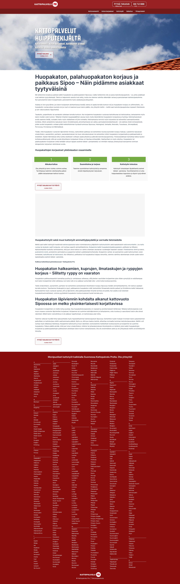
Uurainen (132, 442)
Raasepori (113, 385)
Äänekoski (132, 567)
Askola (36, 394)
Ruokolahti (113, 430)
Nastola (93, 394)
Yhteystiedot (140, 11)
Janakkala (56, 370)
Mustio (74, 567)
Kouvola (74, 373)
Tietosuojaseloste (97, 578)
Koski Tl (74, 366)
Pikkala (93, 503)
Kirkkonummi (57, 528)
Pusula (93, 557)
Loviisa (74, 503)
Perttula (93, 482)
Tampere (131, 361)
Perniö (93, 478)
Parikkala (93, 460)
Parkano (93, 462)
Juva (54, 395)
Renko (112, 412)
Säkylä (112, 547)
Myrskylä (93, 370)
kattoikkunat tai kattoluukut (53, 254)
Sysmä (112, 545)
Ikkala (35, 550)
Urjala (130, 430)
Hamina (36, 469)
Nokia (92, 399)
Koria (54, 566)
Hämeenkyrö (38, 531)
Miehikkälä (75, 549)
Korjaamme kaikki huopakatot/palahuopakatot (105, 247)
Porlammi (94, 534)
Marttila (74, 536)
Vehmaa (131, 490)
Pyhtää (93, 562)
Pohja (92, 512)
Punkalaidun (95, 553)
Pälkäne (112, 375)
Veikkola (131, 488)
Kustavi (74, 400)
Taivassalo (113, 566)
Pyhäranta (113, 363)
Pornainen (94, 537)
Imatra (36, 557)
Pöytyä (112, 377)
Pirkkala (93, 509)
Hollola (36, 515)
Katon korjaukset (108, 11)
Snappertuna (114, 511)
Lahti (73, 428)
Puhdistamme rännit (131, 249)
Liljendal (74, 485)
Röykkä (112, 446)
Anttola (36, 385)
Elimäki (36, 415)
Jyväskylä (56, 398)
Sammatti (113, 465)
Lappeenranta (76, 444)
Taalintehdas (114, 559)
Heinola (36, 494)
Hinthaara (37, 510)
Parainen (93, 457)
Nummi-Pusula (95, 412)
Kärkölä (74, 418)
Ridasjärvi (113, 414)
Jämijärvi (55, 400)
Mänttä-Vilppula (96, 377)
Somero (112, 520)
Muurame (94, 361)
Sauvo (112, 474)
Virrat (130, 527)
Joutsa (55, 382)
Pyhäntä (112, 361)
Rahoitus (129, 11)
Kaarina (55, 412)
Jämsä (55, 402)
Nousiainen (94, 403)
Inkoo (35, 561)
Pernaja (93, 475)
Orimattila (94, 431)
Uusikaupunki (133, 446)
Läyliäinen (75, 523)
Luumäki (74, 514)
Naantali (93, 385)
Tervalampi (132, 375)
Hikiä (35, 508)
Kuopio (74, 386)
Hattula (36, 483)
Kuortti (74, 393)
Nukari (93, 408)
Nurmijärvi (94, 417)
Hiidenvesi (37, 506)
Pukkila (93, 548)
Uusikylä (131, 439)
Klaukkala (56, 546)
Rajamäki (112, 389)
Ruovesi (112, 435)
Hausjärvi (37, 492)
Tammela (113, 568)
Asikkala (36, 389)
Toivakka (131, 391)
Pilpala (93, 505)
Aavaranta (37, 365)
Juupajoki (56, 393)
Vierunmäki (132, 508)
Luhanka (74, 505)
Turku (130, 400)
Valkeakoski (132, 461)
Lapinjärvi (75, 437)
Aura (35, 396)
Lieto (73, 482)
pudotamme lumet (41, 252)
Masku (74, 538)
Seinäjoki (113, 486)
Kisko (54, 530)
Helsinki (36, 499)
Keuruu (55, 507)
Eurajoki (36, 440)
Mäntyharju (94, 379)
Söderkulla (113, 549)
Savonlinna (113, 479)
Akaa (35, 367)
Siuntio (112, 508)
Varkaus (131, 479)
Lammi (74, 435)
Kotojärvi (74, 370)
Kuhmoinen (75, 384)
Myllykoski (94, 368)
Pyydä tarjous (43, 54)
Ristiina (112, 423)
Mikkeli (74, 554)
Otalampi (93, 438)
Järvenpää (56, 407)
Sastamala (113, 470)
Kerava (55, 494)
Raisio (112, 387)
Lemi (73, 467)
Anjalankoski (38, 383)
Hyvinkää (37, 526)
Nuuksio (93, 421)
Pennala (93, 471)
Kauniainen (56, 473)
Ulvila (130, 426)
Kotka (73, 368)
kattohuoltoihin (104, 244)
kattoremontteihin (130, 244)
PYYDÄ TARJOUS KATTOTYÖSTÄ (48, 185)
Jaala (54, 368)
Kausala (55, 476)
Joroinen (55, 379)
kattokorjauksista (69, 244)
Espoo (36, 427)
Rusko (112, 437)
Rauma (112, 399)
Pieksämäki (94, 489)
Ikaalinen (36, 548)
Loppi (73, 501)
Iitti (35, 545)
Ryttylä (112, 442)
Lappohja (75, 448)
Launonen (75, 464)
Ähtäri (130, 565)
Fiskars (36, 450)
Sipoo (111, 504)
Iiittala (35, 543)
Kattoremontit (93, 11)
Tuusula (131, 411)
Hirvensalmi (37, 513)
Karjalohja (56, 455)
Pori (92, 530)
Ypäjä (130, 557)
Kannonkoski (57, 435)
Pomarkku (94, 528)
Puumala (93, 559)
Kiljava (55, 523)
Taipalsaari (113, 562)
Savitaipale (113, 477)
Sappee (112, 468)
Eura (35, 438)
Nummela (94, 410)
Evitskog (36, 445)
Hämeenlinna (38, 533)
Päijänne (112, 370)
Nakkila (93, 387)
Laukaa (74, 455)
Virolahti (131, 524)
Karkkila (55, 458)
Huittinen (37, 519)
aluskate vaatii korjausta (51, 247)
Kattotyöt (120, 11)
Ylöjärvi (131, 555)
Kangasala (56, 426)
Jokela (55, 375)
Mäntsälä (94, 373)
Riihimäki (112, 417)
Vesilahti (131, 499)
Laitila (73, 433)
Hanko (36, 476)
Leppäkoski (75, 473)
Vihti (130, 511)
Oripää (93, 434)
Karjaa (55, 453)
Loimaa (74, 496)
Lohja (73, 491)
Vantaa (131, 477)
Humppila (37, 522)
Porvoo (93, 539)
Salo (111, 458)
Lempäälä (75, 471)
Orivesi (93, 436)
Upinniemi (132, 428)
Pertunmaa (94, 485)
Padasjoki (94, 451)
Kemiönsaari (57, 489)
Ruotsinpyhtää (114, 433)
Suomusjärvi (114, 538)
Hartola (36, 481)
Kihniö (55, 510)
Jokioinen (56, 377)
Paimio (93, 453)
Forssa (36, 453)
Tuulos (131, 407)
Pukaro (93, 546)
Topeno (131, 393)
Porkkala (93, 532)
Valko (130, 472)
